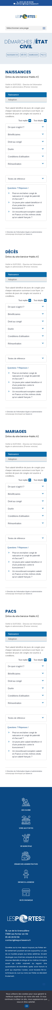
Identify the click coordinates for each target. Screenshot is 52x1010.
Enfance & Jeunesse (26, 882)
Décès (23, 55)
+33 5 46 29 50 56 (26, 2)
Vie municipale (26, 846)
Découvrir (26, 810)
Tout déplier (39, 120)
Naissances (12, 55)
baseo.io (29, 234)
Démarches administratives (26, 864)
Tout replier (23, 120)
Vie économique (26, 900)
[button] (26, 127)
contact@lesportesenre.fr (18, 940)
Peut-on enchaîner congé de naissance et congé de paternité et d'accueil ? (26, 196)
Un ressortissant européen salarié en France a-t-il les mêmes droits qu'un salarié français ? (27, 214)
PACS (43, 55)
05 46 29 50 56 (12, 937)
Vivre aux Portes (26, 828)
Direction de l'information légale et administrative (24, 232)
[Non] (48, 1000)
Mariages (33, 55)
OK (26, 1006)
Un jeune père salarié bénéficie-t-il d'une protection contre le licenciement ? (27, 205)
